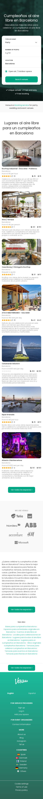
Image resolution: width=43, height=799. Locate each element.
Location (9, 60)
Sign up (21, 707)
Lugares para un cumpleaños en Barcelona (19, 641)
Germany (23, 768)
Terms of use (21, 787)
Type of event (10, 39)
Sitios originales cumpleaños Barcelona (22, 644)
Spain (23, 754)
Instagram (21, 741)
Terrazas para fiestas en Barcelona (21, 653)
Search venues (21, 79)
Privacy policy (21, 790)
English (10, 693)
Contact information (21, 724)
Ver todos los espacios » (21, 489)
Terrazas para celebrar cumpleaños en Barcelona (22, 647)
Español (32, 693)
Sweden (23, 764)
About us (22, 734)
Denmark (23, 758)
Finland (23, 761)
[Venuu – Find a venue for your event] (21, 7)
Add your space (21, 714)
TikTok (21, 744)
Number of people (12, 50)
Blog (22, 737)
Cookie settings (21, 783)
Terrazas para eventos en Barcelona (21, 651)
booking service (22, 105)
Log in (21, 711)
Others (23, 771)
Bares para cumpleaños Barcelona (21, 626)
